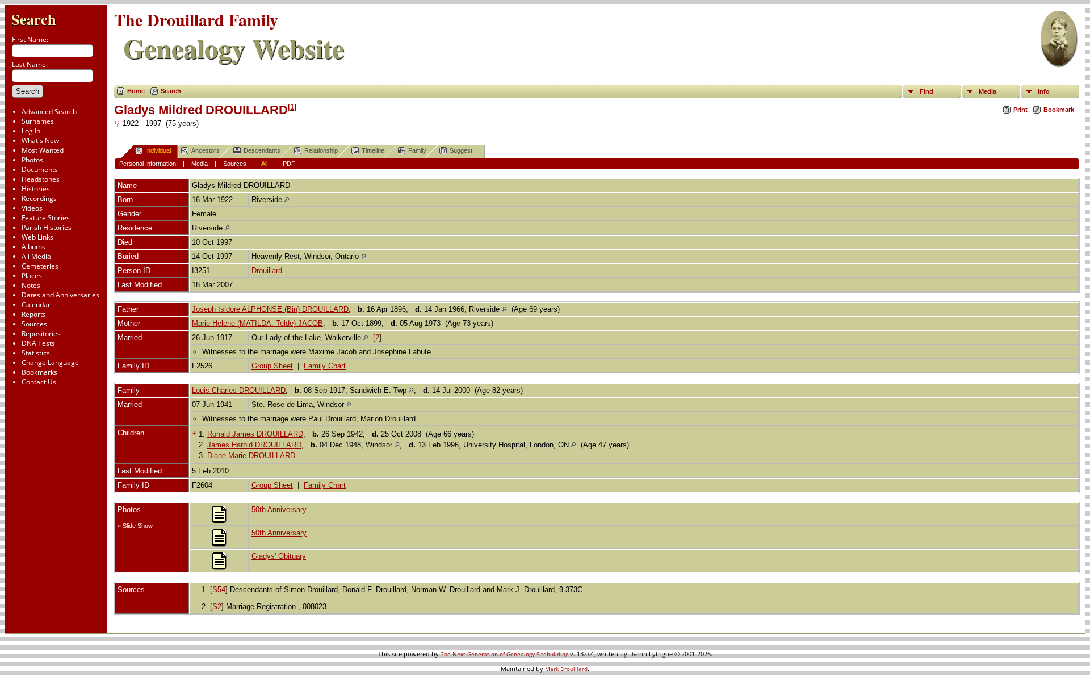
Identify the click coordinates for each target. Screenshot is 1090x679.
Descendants (262, 150)
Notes (31, 285)
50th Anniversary (279, 509)
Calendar (36, 304)
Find (926, 91)
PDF (289, 163)
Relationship (321, 150)
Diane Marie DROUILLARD (251, 455)
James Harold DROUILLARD (254, 445)
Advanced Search (49, 111)
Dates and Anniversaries (60, 295)
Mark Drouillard (566, 669)
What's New (40, 140)
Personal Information (147, 163)
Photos (32, 160)
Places (32, 275)
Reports (34, 314)
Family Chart (325, 366)
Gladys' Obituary (278, 556)
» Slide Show (135, 525)
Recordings (39, 198)
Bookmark (1058, 109)
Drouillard (266, 270)
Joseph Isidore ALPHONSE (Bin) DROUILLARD (270, 309)
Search (33, 19)
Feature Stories (46, 218)
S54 (218, 589)
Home (136, 90)
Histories (36, 189)
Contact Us (39, 382)
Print (1020, 109)
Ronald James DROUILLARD (255, 434)
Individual (158, 150)
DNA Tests (38, 343)
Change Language (50, 362)
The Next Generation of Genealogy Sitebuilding (504, 654)
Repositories (41, 333)
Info (1044, 91)
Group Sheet (272, 366)
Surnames (38, 121)
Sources (34, 324)
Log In (31, 131)
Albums (33, 247)
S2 (216, 606)
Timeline (373, 150)
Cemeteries (40, 266)
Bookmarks (39, 372)
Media (987, 91)
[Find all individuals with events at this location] (287, 199)
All (264, 163)
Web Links (37, 237)
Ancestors (205, 150)
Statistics (36, 353)
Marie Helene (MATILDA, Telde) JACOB (257, 323)
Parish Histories (47, 227)
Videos (32, 208)
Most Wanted (43, 150)
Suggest (461, 150)
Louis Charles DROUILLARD (239, 390)
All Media (36, 256)
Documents (40, 169)
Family (417, 150)
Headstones (41, 179)
